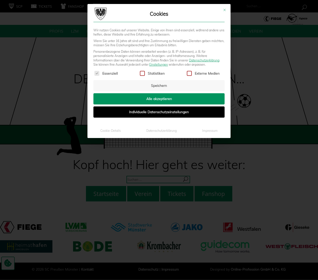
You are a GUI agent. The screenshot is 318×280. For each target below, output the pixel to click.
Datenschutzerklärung (204, 60)
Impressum (210, 131)
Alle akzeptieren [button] (159, 98)
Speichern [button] (159, 85)
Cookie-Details (110, 131)
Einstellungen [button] (158, 64)
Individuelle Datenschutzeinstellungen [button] (159, 112)
